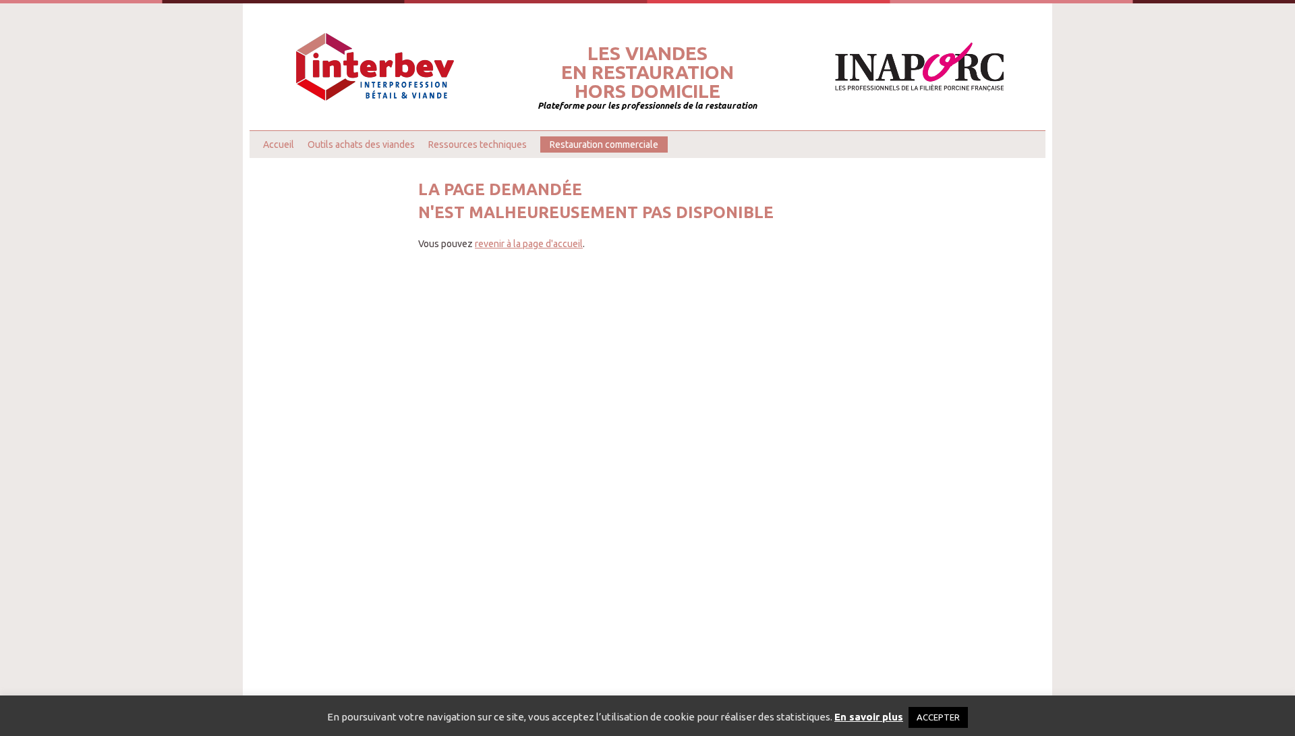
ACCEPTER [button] (938, 717)
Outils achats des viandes (361, 144)
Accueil (278, 144)
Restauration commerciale (604, 144)
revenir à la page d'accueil (529, 243)
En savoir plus (868, 716)
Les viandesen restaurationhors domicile (647, 72)
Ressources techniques (477, 144)
